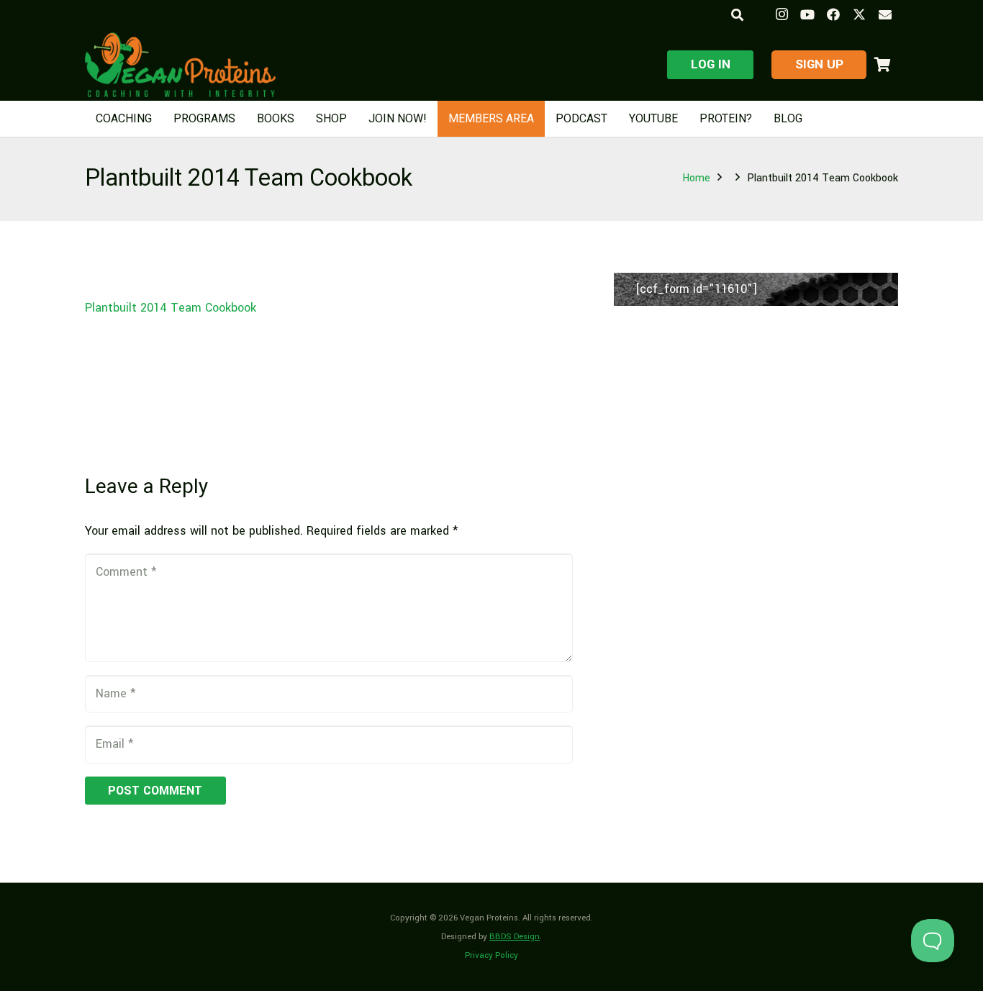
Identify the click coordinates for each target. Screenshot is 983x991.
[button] (736, 15)
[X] (859, 14)
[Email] (885, 14)
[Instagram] (781, 14)
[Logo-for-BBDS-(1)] (180, 64)
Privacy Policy (491, 955)
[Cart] (882, 65)
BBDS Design (514, 937)
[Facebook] (833, 14)
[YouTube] (807, 14)
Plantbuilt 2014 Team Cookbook (170, 307)
